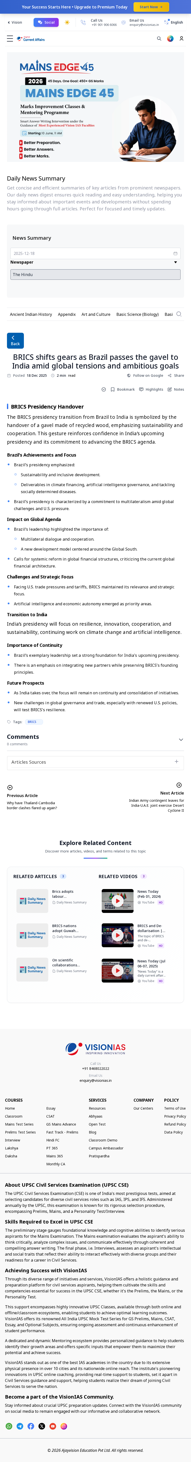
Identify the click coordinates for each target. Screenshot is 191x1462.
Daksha (11, 1156)
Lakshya (11, 1148)
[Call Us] (83, 22)
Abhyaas (95, 1116)
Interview (12, 1140)
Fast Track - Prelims (62, 1132)
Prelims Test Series (20, 1132)
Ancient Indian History (31, 314)
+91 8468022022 (95, 1068)
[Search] (159, 38)
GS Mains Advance (61, 1124)
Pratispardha (99, 1156)
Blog (92, 1132)
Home (10, 1108)
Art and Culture (96, 314)
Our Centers (143, 1108)
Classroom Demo (103, 1140)
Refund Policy (175, 1124)
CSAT (50, 1116)
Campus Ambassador (106, 1148)
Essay (50, 1108)
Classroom (13, 1116)
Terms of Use (175, 1108)
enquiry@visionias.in (96, 1080)
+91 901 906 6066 (104, 25)
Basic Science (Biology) (137, 314)
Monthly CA (55, 1164)
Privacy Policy (175, 1116)
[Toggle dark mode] (67, 22)
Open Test (97, 1124)
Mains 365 (54, 1156)
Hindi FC (52, 1140)
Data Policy (173, 1132)
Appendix (67, 314)
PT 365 (52, 1148)
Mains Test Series (19, 1124)
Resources (97, 1108)
